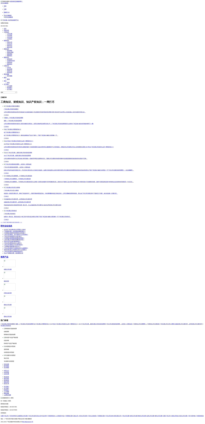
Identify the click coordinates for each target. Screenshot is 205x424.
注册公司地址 (175, 416)
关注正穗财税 (4, 3)
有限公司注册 (8, 269)
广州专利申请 (13, 416)
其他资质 (9, 72)
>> (21, 222)
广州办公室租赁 (91, 416)
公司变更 (9, 35)
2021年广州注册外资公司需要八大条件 (15, 229)
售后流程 (6, 378)
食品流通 (9, 69)
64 (17, 222)
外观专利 (9, 62)
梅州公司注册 (142, 416)
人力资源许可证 (59, 416)
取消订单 (6, 383)
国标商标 (9, 54)
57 (5, 222)
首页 (5, 28)
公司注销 (9, 37)
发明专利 (9, 59)
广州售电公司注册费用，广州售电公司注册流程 (146, 324)
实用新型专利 (11, 60)
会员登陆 (6, 372)
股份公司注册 (8, 304)
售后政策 (6, 377)
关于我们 (6, 84)
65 (18, 222)
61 (12, 222)
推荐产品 (4, 257)
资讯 (5, 81)
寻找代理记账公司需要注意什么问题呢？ (15, 249)
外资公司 (9, 44)
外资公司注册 (83, 416)
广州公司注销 (109, 416)
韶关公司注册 (183, 416)
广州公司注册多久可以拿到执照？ (13, 244)
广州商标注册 (68, 416)
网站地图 (6, 393)
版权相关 (9, 64)
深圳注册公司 (117, 416)
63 (15, 222)
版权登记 (6, 57)
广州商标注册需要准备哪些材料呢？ (14, 238)
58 (7, 222)
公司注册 (9, 33)
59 (9, 222)
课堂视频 (6, 74)
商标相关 (9, 55)
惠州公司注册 (158, 416)
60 (10, 222)
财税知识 (6, 40)
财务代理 (9, 47)
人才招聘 (9, 86)
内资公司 (9, 42)
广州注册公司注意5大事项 (167, 324)
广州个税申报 (191, 416)
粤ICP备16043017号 (27, 421)
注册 (5, 9)
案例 (5, 77)
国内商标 (9, 50)
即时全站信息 (6, 226)
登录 (5, 6)
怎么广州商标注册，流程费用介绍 (13, 253)
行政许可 (6, 65)
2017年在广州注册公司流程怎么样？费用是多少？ (64, 324)
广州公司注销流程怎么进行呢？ (13, 236)
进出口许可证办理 (41, 416)
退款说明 (6, 382)
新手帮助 (6, 366)
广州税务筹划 (51, 416)
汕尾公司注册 (150, 416)
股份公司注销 (8, 316)
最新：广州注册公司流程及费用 (25, 324)
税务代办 (9, 45)
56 (4, 222)
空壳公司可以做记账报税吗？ (12, 241)
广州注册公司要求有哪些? (8, 324)
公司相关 (9, 39)
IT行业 (9, 67)
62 (13, 222)
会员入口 (6, 370)
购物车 (6, 12)
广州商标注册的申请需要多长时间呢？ (15, 233)
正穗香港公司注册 (22, 416)
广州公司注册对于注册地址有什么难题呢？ (16, 248)
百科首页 (6, 30)
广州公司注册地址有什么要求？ (13, 243)
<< (1, 222)
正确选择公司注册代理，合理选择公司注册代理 (188, 324)
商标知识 (6, 49)
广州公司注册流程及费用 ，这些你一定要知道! (119, 324)
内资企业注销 (8, 293)
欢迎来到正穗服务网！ (16, 1)
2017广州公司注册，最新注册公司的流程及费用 (92, 324)
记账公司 (75, 416)
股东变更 (6, 281)
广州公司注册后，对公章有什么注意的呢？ (16, 234)
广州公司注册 (32, 416)
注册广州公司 (4, 416)
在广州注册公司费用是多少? (42, 324)
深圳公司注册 (133, 416)
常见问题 (6, 364)
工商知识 (6, 32)
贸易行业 (9, 70)
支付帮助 (6, 367)
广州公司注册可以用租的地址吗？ (13, 251)
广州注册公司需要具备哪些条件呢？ (14, 239)
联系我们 (9, 87)
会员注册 (6, 374)
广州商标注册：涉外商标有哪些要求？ (15, 231)
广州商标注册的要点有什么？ (12, 246)
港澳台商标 (10, 52)
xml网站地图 (7, 395)
